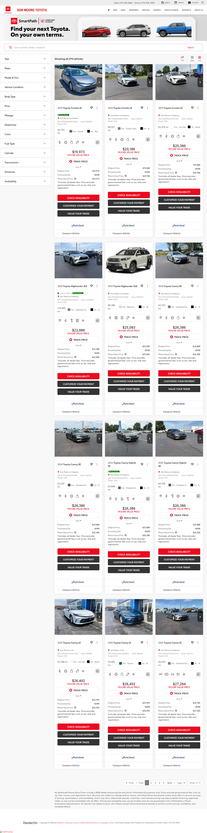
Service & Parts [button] (171, 10)
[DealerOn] (30, 822)
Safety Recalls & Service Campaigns (94, 822)
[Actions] (96, 107)
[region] (78, 181)
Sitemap (68, 822)
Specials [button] (146, 10)
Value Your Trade (78, 213)
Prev (140, 782)
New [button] (115, 10)
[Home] (108, 9)
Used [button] (123, 10)
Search (191, 47)
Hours (112, 822)
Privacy (76, 822)
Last (181, 782)
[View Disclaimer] (83, 142)
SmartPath (133, 10)
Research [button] (186, 10)
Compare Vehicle (71, 233)
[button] (99, 82)
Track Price (80, 161)
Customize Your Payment (78, 205)
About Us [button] (199, 10)
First (130, 782)
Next (170, 782)
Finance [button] (157, 10)
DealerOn (60, 822)
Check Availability (78, 197)
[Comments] (97, 142)
